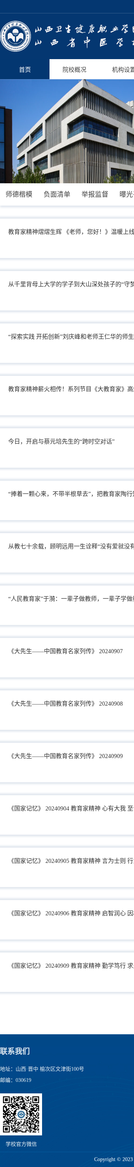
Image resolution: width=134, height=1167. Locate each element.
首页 (25, 70)
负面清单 (57, 194)
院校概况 (74, 70)
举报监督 (95, 194)
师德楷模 (19, 194)
